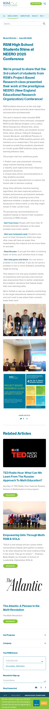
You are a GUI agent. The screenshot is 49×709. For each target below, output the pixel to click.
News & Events (13, 16)
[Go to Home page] (10, 3)
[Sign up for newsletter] (45, 680)
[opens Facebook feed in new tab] (45, 687)
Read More (10, 495)
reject (44, 703)
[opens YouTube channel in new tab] (36, 687)
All (4, 16)
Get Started (36, 3)
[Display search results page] (42, 661)
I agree (36, 703)
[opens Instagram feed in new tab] (41, 687)
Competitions (25, 16)
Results (35, 16)
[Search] (44, 23)
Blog (5, 695)
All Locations (10, 666)
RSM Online (20, 666)
